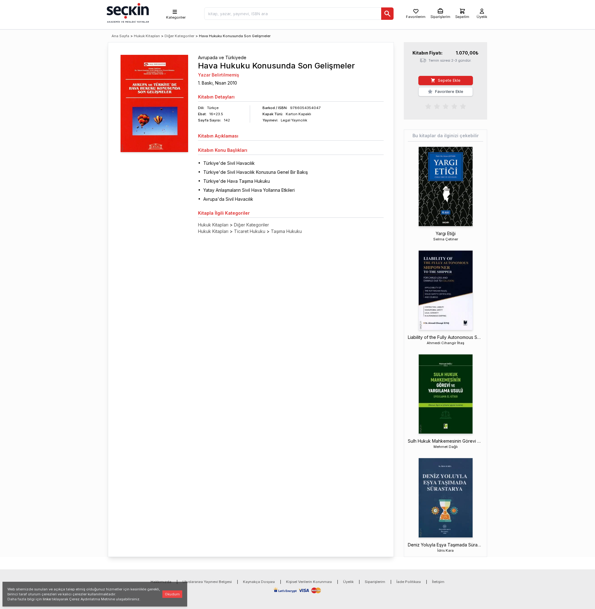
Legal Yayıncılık (294, 120)
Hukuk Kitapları (147, 36)
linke (47, 599)
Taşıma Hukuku (286, 231)
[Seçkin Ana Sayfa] (127, 12)
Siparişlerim (375, 582)
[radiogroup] (445, 106)
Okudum (172, 594)
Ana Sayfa (120, 36)
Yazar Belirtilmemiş (218, 74)
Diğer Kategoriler (179, 36)
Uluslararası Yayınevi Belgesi (207, 582)
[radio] (428, 106)
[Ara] (387, 13)
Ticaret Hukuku (249, 231)
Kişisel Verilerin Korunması (309, 582)
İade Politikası (408, 582)
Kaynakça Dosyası (259, 582)
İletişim (438, 582)
